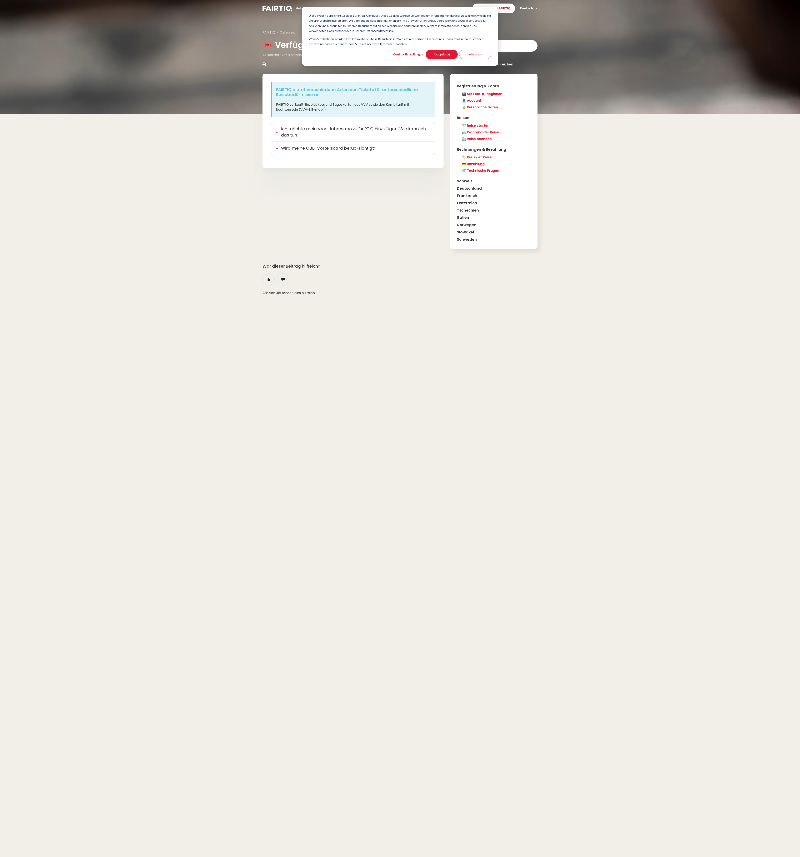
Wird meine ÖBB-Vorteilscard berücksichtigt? (328, 148)
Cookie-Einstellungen (408, 54)
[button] (494, 86)
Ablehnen (475, 54)
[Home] (277, 8)
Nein (283, 279)
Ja (268, 279)
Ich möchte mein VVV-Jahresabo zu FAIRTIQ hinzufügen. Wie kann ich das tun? (353, 132)
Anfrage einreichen (497, 64)
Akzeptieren (442, 54)
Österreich (289, 32)
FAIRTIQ (268, 32)
